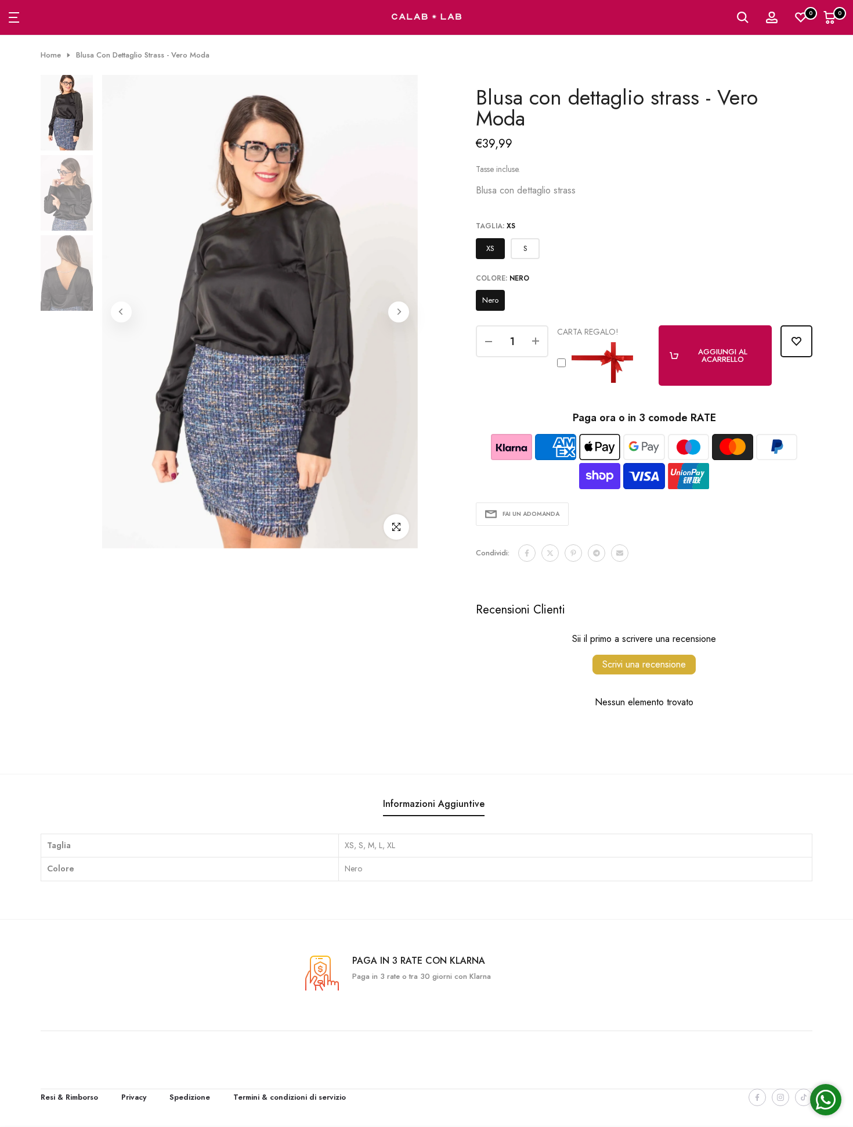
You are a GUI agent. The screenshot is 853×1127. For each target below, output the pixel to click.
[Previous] (121, 312)
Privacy (133, 1097)
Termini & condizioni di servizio (289, 1097)
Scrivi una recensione (644, 664)
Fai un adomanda (531, 513)
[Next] (398, 312)
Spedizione (189, 1097)
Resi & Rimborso (69, 1097)
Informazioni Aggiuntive (434, 803)
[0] (800, 17)
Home (51, 55)
